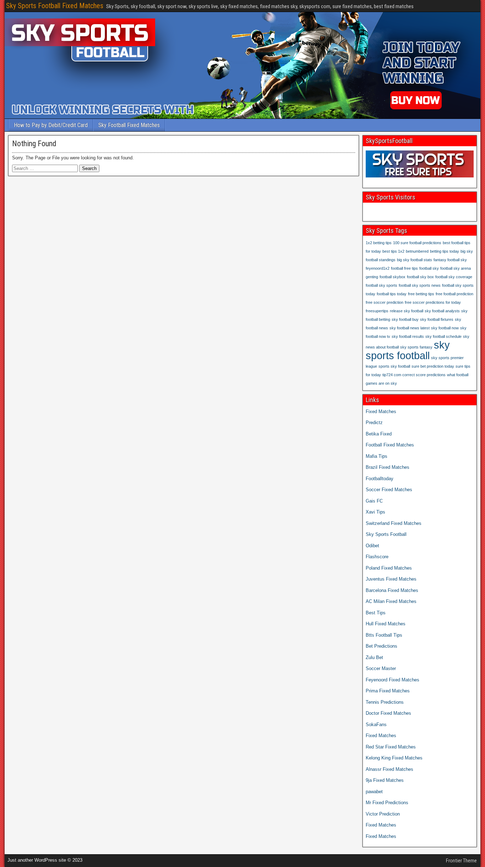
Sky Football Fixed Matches (129, 125)
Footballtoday (379, 478)
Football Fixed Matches (390, 445)
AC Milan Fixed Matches (391, 601)
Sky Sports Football (386, 534)
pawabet (374, 791)
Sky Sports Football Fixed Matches (54, 5)
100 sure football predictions (417, 243)
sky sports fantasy (416, 347)
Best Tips (376, 612)
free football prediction (454, 294)
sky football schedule (443, 336)
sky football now (445, 328)
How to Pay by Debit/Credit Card (51, 125)
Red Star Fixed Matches (391, 747)
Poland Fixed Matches (389, 568)
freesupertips (377, 311)
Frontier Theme (461, 860)
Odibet (372, 545)
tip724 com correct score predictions (414, 375)
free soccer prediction (384, 302)
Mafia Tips (376, 456)
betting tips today (444, 251)
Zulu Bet (374, 657)
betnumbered (417, 251)
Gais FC (374, 501)
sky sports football (408, 350)
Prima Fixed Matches (388, 690)
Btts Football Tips (384, 635)
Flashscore (377, 556)
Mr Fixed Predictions (387, 802)
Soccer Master (381, 668)
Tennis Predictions (385, 702)
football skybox (392, 277)
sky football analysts (442, 311)
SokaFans (376, 724)
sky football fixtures (436, 319)
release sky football (406, 311)
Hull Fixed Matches (385, 623)
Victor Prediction (383, 814)
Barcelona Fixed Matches (392, 590)
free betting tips (421, 294)
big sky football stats (414, 260)
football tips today (392, 294)
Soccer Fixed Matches (389, 489)
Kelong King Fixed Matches (394, 758)
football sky (429, 268)
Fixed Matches (381, 411)
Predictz (374, 422)
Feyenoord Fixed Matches (392, 679)
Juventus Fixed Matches (391, 579)
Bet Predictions (381, 646)
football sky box (420, 277)
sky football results (408, 336)
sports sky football (394, 366)
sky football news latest (409, 328)
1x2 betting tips (379, 243)
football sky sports (381, 285)
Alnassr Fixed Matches (389, 769)
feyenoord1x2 (377, 268)
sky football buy (405, 319)
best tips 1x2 (393, 251)
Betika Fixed (379, 434)
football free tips (404, 268)
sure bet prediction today (433, 366)
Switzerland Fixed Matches (393, 523)
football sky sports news (420, 285)
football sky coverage (453, 277)
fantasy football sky (450, 260)
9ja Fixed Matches (385, 780)
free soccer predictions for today (433, 302)
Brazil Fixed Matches (387, 467)
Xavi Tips (375, 512)
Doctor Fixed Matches (388, 713)
